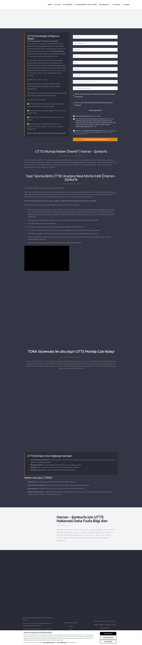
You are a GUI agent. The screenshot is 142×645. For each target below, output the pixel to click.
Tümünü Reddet (108, 641)
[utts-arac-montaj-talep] (71, 379)
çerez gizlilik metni (62, 642)
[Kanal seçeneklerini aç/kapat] (95, 126)
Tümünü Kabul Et (108, 633)
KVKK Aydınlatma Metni (95, 110)
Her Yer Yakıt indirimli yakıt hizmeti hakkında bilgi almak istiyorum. (94, 104)
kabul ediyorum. (88, 126)
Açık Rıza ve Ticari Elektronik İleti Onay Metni (88, 130)
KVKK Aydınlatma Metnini (83, 116)
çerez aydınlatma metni (48, 642)
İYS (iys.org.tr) (96, 132)
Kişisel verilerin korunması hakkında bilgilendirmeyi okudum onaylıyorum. (95, 95)
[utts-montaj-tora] (38, 517)
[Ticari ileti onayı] (74, 119)
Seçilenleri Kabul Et (108, 637)
